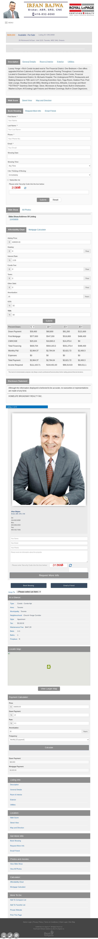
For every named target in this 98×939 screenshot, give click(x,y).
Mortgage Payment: (16, 766)
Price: (11, 703)
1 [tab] (24, 52)
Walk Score (13, 100)
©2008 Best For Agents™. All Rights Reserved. (49, 927)
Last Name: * (12, 126)
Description (13, 62)
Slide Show (13, 210)
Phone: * (11, 135)
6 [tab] (42, 52)
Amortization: (13, 292)
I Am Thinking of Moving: (17, 171)
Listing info (15, 780)
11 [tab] (60, 52)
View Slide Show (16, 864)
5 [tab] (38, 52)
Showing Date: (13, 153)
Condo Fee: (12, 265)
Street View (27, 100)
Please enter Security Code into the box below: (26, 184)
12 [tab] (63, 52)
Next (87, 48)
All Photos (26, 210)
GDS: (10, 302)
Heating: (11, 247)
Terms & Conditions (51, 922)
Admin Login (27, 922)
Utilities (71, 62)
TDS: (10, 311)
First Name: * (13, 116)
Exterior (60, 62)
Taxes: (10, 274)
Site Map (72, 922)
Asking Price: (12, 238)
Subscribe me (15, 180)
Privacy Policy (38, 922)
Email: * (10, 144)
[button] (49, 667)
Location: (14, 813)
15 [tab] (74, 52)
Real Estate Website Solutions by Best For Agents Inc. (49, 929)
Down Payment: (15, 711)
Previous (11, 48)
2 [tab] (27, 52)
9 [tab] (52, 52)
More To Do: (16, 895)
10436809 (14, 219)
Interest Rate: (13, 256)
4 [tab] (34, 52)
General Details (29, 62)
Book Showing (14, 111)
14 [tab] (70, 52)
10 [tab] (56, 52)
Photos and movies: (19, 859)
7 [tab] (45, 52)
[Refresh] (25, 188)
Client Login (63, 922)
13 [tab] (67, 52)
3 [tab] (31, 52)
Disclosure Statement (17, 381)
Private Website (16, 910)
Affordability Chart (16, 230)
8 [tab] (49, 52)
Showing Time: (13, 162)
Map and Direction (44, 100)
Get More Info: (17, 836)
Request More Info (33, 111)
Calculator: (15, 877)
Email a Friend (69, 585)
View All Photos (16, 869)
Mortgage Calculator (37, 230)
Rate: (11, 720)
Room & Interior (46, 62)
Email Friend (50, 111)
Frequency (13, 736)
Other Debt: (12, 283)
